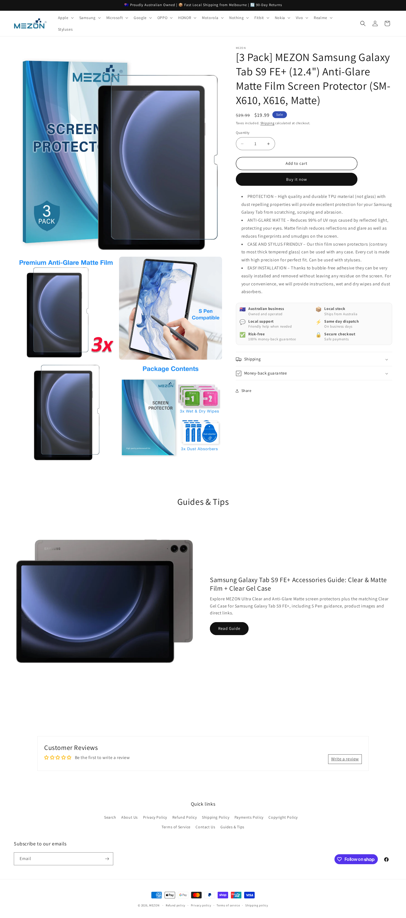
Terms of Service (176, 826)
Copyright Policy (283, 817)
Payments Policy (248, 817)
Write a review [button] (345, 759)
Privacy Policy (155, 817)
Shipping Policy (215, 817)
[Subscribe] (107, 858)
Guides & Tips (232, 826)
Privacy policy (201, 905)
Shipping (267, 123)
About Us (129, 817)
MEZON (154, 905)
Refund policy (175, 905)
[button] (65, 17)
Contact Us (205, 826)
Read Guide (229, 628)
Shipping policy (256, 905)
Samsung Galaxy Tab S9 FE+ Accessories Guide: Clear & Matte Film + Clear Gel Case (298, 584)
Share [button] (246, 390)
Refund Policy (184, 817)
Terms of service (228, 905)
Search (110, 817)
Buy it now (296, 179)
